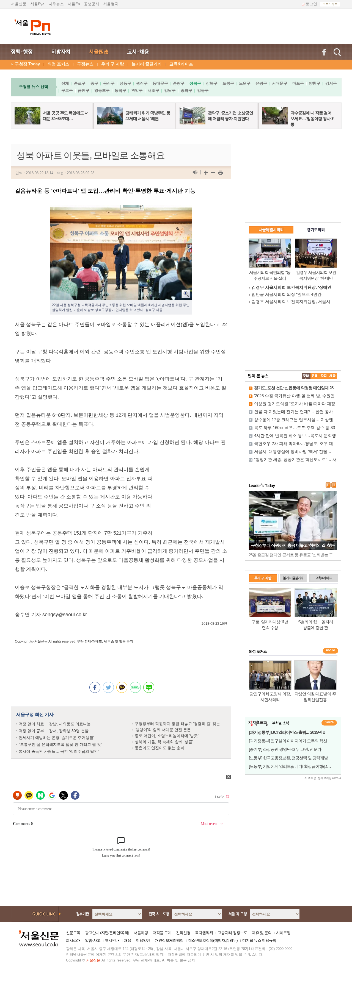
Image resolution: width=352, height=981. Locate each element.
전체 (65, 83)
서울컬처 (111, 4)
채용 (127, 940)
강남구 (170, 90)
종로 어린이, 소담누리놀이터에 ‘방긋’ (167, 735)
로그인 (311, 4)
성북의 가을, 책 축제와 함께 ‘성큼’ (164, 742)
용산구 (109, 83)
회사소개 (73, 940)
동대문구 (160, 83)
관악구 (137, 90)
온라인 (114, 932)
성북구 (195, 83)
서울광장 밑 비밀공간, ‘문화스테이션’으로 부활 (293, 545)
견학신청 (183, 932)
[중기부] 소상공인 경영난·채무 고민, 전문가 (285, 749)
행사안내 (112, 940)
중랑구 (179, 83)
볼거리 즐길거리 (147, 64)
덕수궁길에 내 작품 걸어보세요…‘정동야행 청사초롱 (312, 118)
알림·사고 (92, 940)
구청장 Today (27, 64)
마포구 (298, 83)
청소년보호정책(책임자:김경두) (213, 940)
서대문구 (279, 83)
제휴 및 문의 (261, 932)
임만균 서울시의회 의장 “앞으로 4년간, (287, 294)
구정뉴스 (85, 64)
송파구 (186, 90)
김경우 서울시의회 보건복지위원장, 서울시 (291, 301)
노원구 (245, 83)
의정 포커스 (58, 64)
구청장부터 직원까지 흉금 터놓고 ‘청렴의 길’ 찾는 (177, 723)
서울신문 (18, 4)
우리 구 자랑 (112, 64)
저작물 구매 (162, 932)
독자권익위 (204, 932)
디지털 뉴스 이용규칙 (259, 940)
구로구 (67, 90)
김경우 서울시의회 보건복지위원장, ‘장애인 (291, 287)
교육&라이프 (181, 64)
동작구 (120, 90)
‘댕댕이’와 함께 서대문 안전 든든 (163, 729)
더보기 (329, 723)
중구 (94, 83)
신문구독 (73, 932)
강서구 (331, 83)
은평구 (261, 83)
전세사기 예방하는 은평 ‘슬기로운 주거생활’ (56, 737)
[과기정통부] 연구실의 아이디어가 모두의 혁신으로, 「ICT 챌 (300, 740)
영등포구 (102, 90)
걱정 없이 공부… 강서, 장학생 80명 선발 (54, 731)
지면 (104, 932)
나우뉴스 (56, 4)
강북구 (212, 83)
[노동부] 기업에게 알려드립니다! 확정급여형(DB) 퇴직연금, (298, 766)
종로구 (80, 83)
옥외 (124, 932)
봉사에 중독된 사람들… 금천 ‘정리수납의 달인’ (59, 751)
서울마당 (141, 932)
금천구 (83, 90)
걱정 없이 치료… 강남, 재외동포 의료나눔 (55, 724)
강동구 (203, 90)
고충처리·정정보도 (232, 932)
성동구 (125, 83)
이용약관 (143, 940)
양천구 (314, 83)
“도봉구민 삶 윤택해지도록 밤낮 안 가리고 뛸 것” (60, 744)
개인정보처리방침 (169, 940)
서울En (74, 4)
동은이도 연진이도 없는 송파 (159, 748)
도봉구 (228, 83)
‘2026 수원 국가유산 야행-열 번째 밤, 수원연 (294, 395)
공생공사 (91, 4)
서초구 (153, 90)
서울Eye (37, 4)
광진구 (142, 83)
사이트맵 (283, 932)
